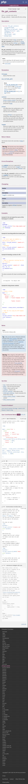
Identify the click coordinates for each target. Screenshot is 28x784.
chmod (3, 635)
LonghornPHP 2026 (14, 5)
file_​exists (4, 664)
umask (3, 763)
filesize (4, 680)
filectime (4, 670)
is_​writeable (5, 719)
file (3, 662)
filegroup (4, 672)
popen (3, 739)
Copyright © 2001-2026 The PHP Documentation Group (14, 774)
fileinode (4, 674)
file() (15, 39)
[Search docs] (23, 2)
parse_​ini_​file (5, 732)
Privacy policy (5, 782)
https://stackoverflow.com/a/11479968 (13, 592)
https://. (10, 515)
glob (3, 706)
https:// (9, 450)
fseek (3, 696)
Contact (12, 779)
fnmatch (4, 685)
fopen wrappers (13, 338)
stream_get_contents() (8, 393)
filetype (4, 682)
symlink (4, 757)
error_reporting (18, 363)
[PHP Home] (4, 2)
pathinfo (4, 736)
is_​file (3, 711)
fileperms (4, 679)
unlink (3, 765)
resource (7, 31)
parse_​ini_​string (5, 734)
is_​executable (5, 709)
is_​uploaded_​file (6, 716)
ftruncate (4, 703)
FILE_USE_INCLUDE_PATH (12, 84)
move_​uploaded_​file (6, 731)
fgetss (3, 661)
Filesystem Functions (7, 629)
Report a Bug (10, 410)
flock (3, 683)
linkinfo (4, 726)
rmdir (3, 752)
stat (3, 755)
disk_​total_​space (6, 646)
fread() (5, 388)
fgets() (4, 386)
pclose (3, 737)
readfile (4, 740)
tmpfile (4, 760)
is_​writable (4, 718)
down (5, 418)
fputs (3, 692)
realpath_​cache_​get (6, 745)
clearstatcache (5, 638)
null (18, 31)
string (6, 27)
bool (5, 29)
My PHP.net (5, 779)
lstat (3, 727)
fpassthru (4, 688)
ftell (3, 701)
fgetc (3, 656)
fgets (3, 659)
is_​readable (5, 714)
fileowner (4, 677)
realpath (4, 744)
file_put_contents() (8, 391)
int (5, 32)
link (3, 724)
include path (18, 86)
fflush (3, 654)
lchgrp (3, 721)
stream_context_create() (9, 100)
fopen (3, 687)
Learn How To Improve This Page (9, 408)
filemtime (4, 675)
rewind (3, 750)
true (5, 93)
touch (3, 762)
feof (3, 652)
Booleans (12, 151)
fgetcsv (4, 657)
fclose (3, 649)
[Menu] (26, 2)
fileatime (4, 669)
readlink (4, 742)
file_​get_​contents (6, 666)
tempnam (4, 758)
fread (3, 693)
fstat (3, 698)
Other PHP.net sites (20, 779)
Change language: (12, 9)
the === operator (9, 153)
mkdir (3, 729)
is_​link (3, 713)
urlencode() (7, 63)
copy (3, 639)
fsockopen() (17, 371)
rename (4, 749)
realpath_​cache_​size (6, 747)
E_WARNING (5, 165)
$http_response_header (9, 399)
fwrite (3, 705)
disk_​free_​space (6, 644)
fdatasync (4, 651)
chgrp (3, 633)
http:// (4, 515)
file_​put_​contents (6, 667)
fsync (3, 700)
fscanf (3, 695)
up (2, 565)
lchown (4, 722)
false (20, 29)
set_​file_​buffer (5, 753)
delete (3, 641)
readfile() (5, 389)
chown (3, 636)
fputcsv (4, 690)
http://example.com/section (20, 615)
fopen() (11, 340)
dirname (4, 643)
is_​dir (3, 708)
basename (4, 631)
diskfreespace (5, 648)
